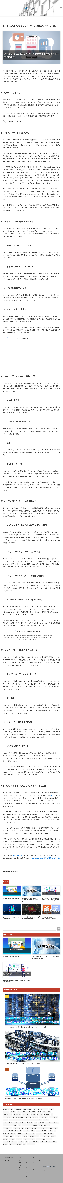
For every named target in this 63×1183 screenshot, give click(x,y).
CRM (36, 1122)
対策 (27, 1141)
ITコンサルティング (7, 1128)
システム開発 (6, 1109)
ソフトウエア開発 (32, 1112)
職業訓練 (49, 1139)
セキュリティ (6, 1112)
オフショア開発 (17, 1109)
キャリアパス (12, 1144)
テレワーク (39, 1114)
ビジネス (16, 1122)
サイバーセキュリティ (14, 1120)
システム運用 (10, 1131)
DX (11, 1109)
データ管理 (46, 1114)
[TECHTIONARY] (31, 8)
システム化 (28, 1120)
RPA (4, 1131)
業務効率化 (36, 1109)
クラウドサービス (43, 1117)
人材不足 (44, 1131)
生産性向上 (30, 1122)
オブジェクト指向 (12, 1133)
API (37, 1136)
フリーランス (26, 1131)
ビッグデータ (28, 1117)
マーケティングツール (45, 1141)
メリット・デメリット (27, 1109)
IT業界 (24, 1112)
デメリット (5, 1120)
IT (54, 1131)
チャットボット (41, 1128)
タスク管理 (21, 1141)
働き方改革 (18, 1136)
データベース (6, 1125)
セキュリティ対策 (46, 1112)
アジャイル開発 (19, 1117)
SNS (50, 1122)
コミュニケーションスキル (29, 1139)
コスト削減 (35, 1117)
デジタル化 (55, 1122)
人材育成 (50, 1131)
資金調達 (33, 1114)
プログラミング (17, 1114)
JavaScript (22, 1122)
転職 (13, 1117)
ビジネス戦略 (34, 1125)
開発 (24, 1144)
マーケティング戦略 (44, 1136)
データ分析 (13, 1112)
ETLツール (18, 1139)
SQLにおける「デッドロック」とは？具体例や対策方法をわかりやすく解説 (23, 1098)
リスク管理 (33, 1128)
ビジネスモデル (53, 1128)
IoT (46, 1122)
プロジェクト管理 (53, 1117)
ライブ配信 (54, 1141)
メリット (19, 1112)
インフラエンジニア (34, 1141)
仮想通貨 (25, 1136)
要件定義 (19, 1144)
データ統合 (50, 1133)
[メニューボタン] (61, 8)
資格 (47, 1128)
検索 (59, 929)
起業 (45, 1133)
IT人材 (39, 1112)
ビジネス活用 (32, 1136)
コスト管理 (14, 1141)
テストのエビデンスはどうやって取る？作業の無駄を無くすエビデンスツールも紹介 (26, 1027)
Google (38, 1131)
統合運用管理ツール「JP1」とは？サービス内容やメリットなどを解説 (22, 1063)
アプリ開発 (41, 1122)
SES (22, 1128)
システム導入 (17, 1128)
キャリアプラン (18, 1131)
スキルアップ (39, 1133)
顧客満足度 (47, 1125)
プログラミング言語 (7, 1122)
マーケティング (44, 1109)
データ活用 (13, 1125)
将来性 (40, 1125)
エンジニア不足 (31, 1144)
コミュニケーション (7, 1114)
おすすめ (53, 1136)
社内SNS (5, 1144)
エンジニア (46, 1120)
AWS (33, 1133)
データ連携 (12, 1139)
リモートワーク (6, 1117)
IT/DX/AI (6, 871)
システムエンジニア (37, 1120)
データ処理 (5, 1136)
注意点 (32, 1131)
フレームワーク (25, 1125)
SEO (19, 1125)
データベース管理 (41, 1139)
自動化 (11, 1136)
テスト (4, 1133)
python (27, 1128)
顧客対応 (5, 1139)
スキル (22, 1120)
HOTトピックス (14, 871)
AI (51, 1114)
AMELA (53, 795)
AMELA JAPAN (17, 855)
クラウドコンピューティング (24, 1133)
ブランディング (6, 1141)
